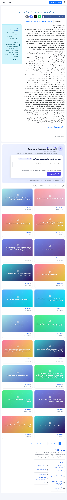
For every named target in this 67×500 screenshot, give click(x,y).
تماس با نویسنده (59, 136)
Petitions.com (6, 2)
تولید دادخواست (52, 174)
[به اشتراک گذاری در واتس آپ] (39, 16)
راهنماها (62, 463)
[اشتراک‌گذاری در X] (35, 16)
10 (34, 443)
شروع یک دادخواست (56, 2)
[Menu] (64, 2)
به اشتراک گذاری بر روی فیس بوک (55, 17)
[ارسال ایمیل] (31, 16)
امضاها (46, 21)
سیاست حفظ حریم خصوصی (32, 21)
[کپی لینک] (27, 16)
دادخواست (58, 21)
